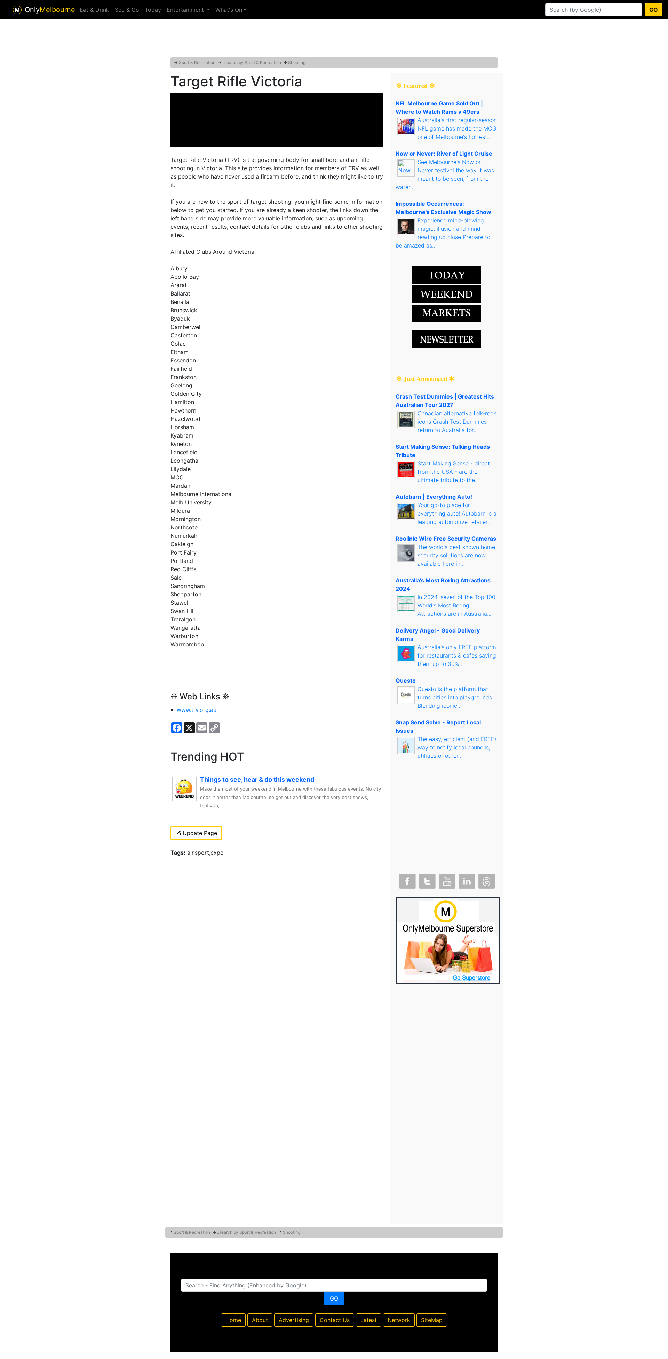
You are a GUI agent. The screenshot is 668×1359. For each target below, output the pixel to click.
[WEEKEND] (446, 312)
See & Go (127, 9)
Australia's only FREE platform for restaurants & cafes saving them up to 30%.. (457, 655)
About (260, 1320)
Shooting (296, 62)
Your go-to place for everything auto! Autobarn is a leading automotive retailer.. (457, 513)
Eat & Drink (94, 9)
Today (153, 9)
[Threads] (486, 879)
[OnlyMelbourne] (17, 10)
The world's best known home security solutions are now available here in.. (456, 555)
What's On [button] (228, 9)
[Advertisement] (334, 40)
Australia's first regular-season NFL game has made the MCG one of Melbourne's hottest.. (457, 128)
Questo (406, 680)
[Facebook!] (407, 879)
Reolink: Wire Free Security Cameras (446, 538)
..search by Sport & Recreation (251, 62)
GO (653, 9)
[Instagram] (466, 879)
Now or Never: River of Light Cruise (444, 153)
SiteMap (432, 1320)
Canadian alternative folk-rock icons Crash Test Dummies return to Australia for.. (457, 421)
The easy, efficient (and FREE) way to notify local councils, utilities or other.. (457, 747)
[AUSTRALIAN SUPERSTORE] (448, 939)
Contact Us (335, 1320)
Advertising (294, 1320)
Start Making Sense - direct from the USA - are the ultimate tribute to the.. (454, 472)
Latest (368, 1320)
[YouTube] (446, 879)
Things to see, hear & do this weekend (257, 779)
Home (233, 1320)
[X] (427, 879)
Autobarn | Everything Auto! (434, 496)
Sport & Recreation (197, 62)
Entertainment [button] (186, 9)
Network (399, 1320)
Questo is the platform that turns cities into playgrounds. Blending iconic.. (455, 697)
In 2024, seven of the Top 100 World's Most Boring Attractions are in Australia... (456, 605)
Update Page (199, 833)
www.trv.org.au (196, 709)
